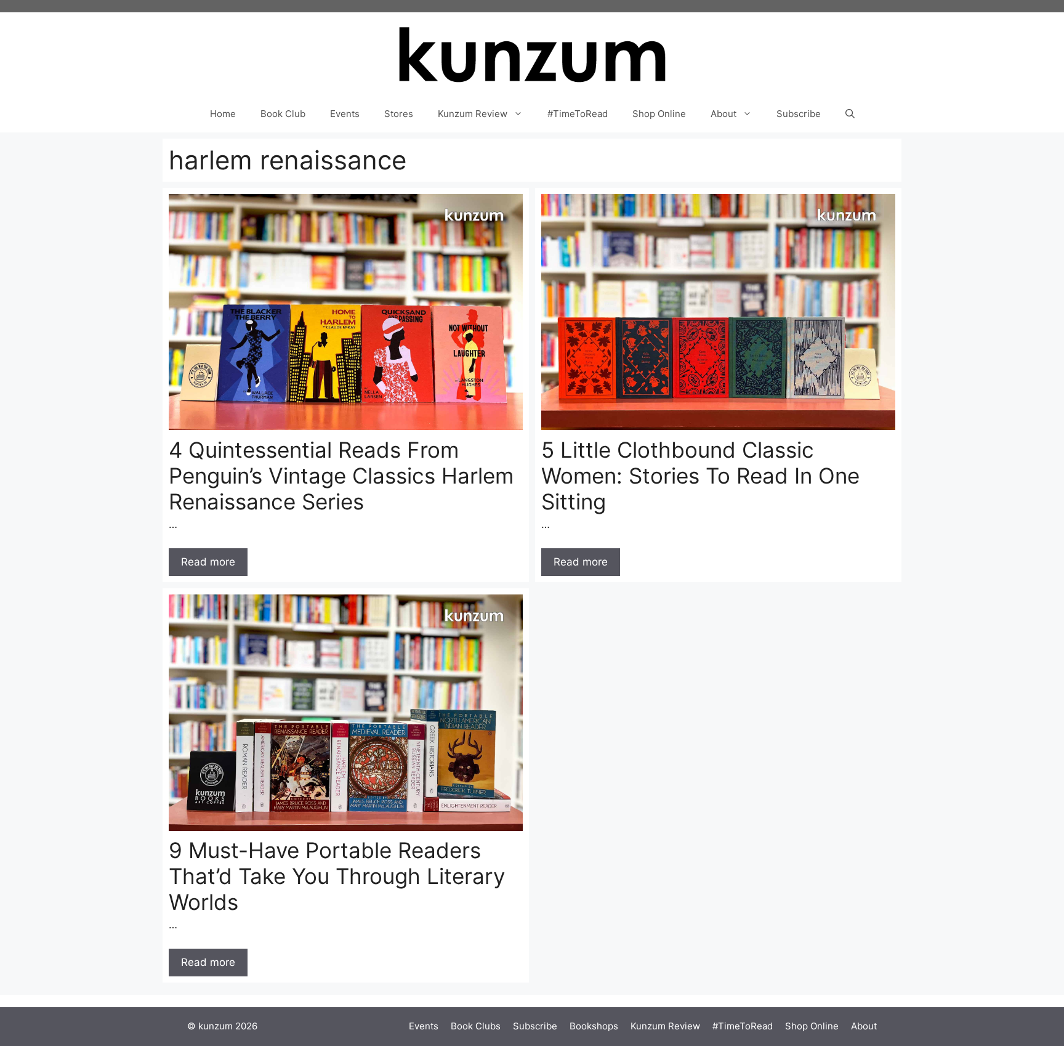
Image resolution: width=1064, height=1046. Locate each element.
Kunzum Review (472, 114)
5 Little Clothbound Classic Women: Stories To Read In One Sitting (700, 475)
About (723, 114)
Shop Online (659, 114)
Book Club (282, 114)
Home (223, 114)
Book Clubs (476, 1026)
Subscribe (798, 114)
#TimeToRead (577, 114)
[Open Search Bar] (850, 113)
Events (345, 114)
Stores (398, 114)
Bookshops (594, 1026)
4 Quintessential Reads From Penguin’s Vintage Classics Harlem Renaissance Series (341, 475)
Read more (208, 562)
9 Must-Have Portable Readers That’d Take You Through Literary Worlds (337, 876)
